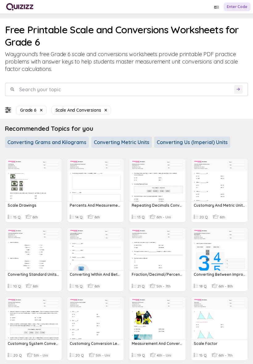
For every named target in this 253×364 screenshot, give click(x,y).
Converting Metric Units (121, 142)
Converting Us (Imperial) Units (192, 142)
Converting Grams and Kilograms (46, 142)
